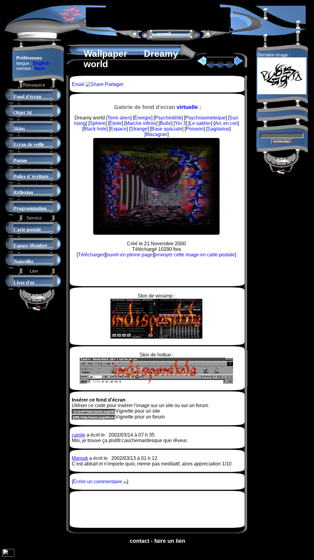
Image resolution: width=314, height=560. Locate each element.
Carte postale (27, 229)
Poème (20, 160)
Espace (118, 128)
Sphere (97, 123)
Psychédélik (168, 117)
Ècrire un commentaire (97, 481)
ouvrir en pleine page (130, 254)
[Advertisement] (158, 16)
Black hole (94, 128)
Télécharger (91, 254)
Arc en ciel (226, 123)
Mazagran (156, 134)
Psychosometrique (205, 117)
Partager (114, 84)
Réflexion (23, 192)
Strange (138, 128)
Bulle (165, 123)
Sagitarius (218, 128)
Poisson (195, 128)
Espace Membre (30, 245)
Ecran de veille (28, 144)
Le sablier (200, 123)
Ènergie (142, 117)
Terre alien (118, 117)
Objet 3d (22, 112)
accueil (164, 33)
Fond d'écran (27, 96)
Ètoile (115, 123)
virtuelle (187, 107)
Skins (19, 128)
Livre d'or (24, 282)
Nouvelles (23, 261)
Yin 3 (180, 123)
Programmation (30, 208)
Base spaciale (166, 128)
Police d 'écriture (30, 176)
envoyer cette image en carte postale (195, 254)
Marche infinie (140, 123)
